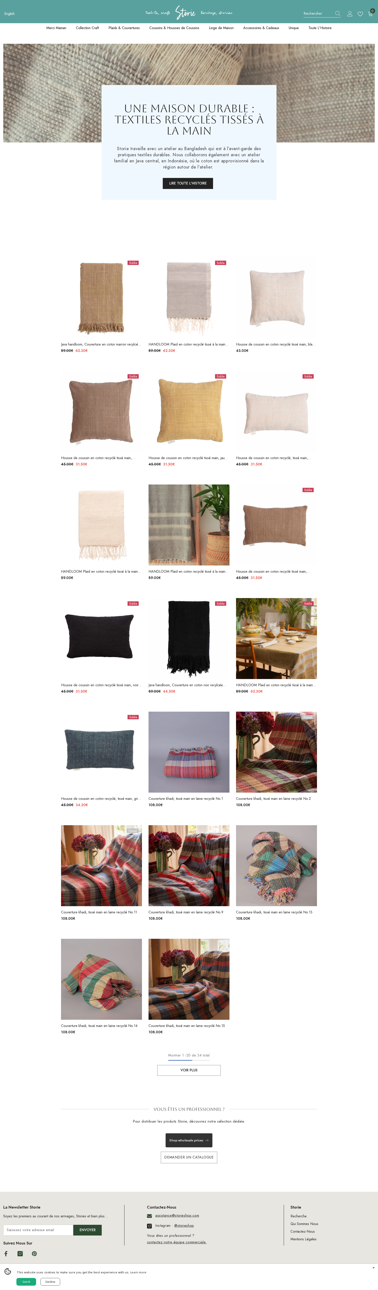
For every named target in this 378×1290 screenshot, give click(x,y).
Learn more (138, 1272)
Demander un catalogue (189, 1157)
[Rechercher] (322, 14)
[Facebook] (5, 1253)
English (9, 13)
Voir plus (189, 1070)
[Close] (373, 1268)
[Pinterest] (34, 1253)
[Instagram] (20, 1253)
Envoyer (88, 1229)
